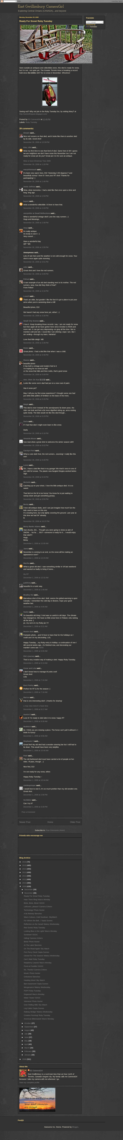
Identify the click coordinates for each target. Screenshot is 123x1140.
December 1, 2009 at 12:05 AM (35, 543)
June (26, 1037)
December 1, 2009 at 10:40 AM (35, 750)
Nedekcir (27, 727)
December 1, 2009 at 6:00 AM (35, 651)
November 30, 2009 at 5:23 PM (35, 416)
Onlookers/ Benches (32, 977)
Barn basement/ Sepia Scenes (36, 984)
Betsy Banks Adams (32, 526)
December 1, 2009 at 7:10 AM (35, 680)
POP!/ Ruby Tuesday (32, 991)
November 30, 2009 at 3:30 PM (35, 316)
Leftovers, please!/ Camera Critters (38, 907)
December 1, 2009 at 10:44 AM (35, 780)
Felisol (26, 279)
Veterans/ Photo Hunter (33, 1001)
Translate (93, 27)
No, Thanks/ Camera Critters (35, 970)
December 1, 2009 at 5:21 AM (35, 626)
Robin (25, 348)
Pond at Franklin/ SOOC (33, 966)
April (26, 1044)
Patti (25, 756)
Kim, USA (27, 147)
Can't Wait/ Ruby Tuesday (34, 959)
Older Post (75, 822)
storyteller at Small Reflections (36, 213)
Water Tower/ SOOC (32, 998)
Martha (26, 563)
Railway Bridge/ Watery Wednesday (38, 1012)
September (29, 1027)
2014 (24, 869)
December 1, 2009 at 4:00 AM (35, 607)
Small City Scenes (31, 321)
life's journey (29, 656)
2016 (24, 862)
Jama (25, 549)
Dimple (26, 133)
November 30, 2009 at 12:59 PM (36, 142)
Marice (26, 697)
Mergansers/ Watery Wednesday (37, 987)
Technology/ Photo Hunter (34, 910)
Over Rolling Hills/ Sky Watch (35, 1005)
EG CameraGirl (36, 1071)
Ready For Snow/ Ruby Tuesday (37, 896)
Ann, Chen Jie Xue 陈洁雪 (34, 380)
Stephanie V (28, 741)
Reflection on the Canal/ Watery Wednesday (41, 924)
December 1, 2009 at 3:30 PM (35, 807)
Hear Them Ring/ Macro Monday (37, 900)
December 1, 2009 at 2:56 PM (35, 795)
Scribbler (27, 800)
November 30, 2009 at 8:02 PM (35, 445)
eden (25, 267)
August (27, 1030)
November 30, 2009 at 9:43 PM (35, 477)
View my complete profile (29, 1083)
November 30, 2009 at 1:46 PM (35, 181)
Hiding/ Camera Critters (33, 938)
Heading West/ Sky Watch (34, 980)
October (27, 1023)
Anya (25, 228)
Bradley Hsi (28, 595)
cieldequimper (29, 785)
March (27, 1048)
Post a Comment (28, 812)
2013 (24, 872)
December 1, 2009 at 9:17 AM (35, 709)
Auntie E (27, 715)
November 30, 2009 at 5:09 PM (35, 374)
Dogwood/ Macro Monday (34, 994)
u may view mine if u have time (35, 706)
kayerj (26, 201)
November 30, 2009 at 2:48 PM (35, 223)
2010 (24, 883)
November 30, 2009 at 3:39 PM (35, 343)
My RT (26, 574)
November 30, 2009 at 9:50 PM (35, 499)
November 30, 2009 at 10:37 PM (36, 521)
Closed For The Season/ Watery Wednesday (42, 956)
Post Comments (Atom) (55, 830)
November (28, 893)
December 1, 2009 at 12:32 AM (35, 578)
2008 (24, 1059)
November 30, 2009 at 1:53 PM (35, 196)
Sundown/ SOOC (31, 935)
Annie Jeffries (29, 187)
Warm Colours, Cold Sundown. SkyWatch (40, 917)
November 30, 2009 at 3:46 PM (35, 355)
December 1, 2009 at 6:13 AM (35, 663)
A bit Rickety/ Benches (33, 914)
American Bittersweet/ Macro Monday (39, 1019)
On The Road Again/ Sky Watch (36, 949)
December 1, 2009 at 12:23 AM (35, 558)
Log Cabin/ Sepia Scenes (34, 1008)
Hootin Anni (28, 632)
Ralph (25, 404)
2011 (24, 879)
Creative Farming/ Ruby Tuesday (37, 1015)
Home (50, 822)
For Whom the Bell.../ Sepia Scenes (38, 921)
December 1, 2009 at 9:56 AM (35, 736)
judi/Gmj (27, 583)
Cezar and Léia (29, 668)
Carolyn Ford (29, 451)
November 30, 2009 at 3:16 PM (35, 291)
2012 (24, 876)
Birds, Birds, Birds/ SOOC (34, 903)
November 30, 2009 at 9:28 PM (35, 460)
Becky (26, 504)
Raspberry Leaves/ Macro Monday (38, 963)
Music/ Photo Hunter (32, 973)
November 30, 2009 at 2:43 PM (35, 208)
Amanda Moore (29, 439)
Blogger (75, 1127)
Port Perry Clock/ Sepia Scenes (36, 952)
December (28, 889)
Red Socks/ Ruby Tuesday (34, 928)
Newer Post (24, 822)
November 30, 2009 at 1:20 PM (35, 164)
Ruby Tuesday (31, 122)
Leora (25, 465)
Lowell (26, 296)
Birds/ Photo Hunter (32, 942)
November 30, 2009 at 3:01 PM (35, 262)
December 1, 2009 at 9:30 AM (35, 721)
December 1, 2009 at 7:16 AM (35, 692)
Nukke (26, 612)
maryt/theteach (29, 170)
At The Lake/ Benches (33, 945)
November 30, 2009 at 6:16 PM (35, 433)
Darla (25, 421)
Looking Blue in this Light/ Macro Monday (40, 931)
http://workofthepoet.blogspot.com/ (33, 114)
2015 (24, 865)
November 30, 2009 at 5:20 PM (35, 399)
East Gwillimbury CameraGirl (41, 7)
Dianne (26, 360)
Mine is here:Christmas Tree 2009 (37, 161)
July (26, 1034)
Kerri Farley (28, 685)
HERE (41, 648)
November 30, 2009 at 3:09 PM (35, 274)
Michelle (27, 482)
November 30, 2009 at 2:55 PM (35, 247)
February (28, 1051)
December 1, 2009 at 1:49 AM (35, 590)
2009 (24, 886)
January (27, 1055)
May (26, 1041)
